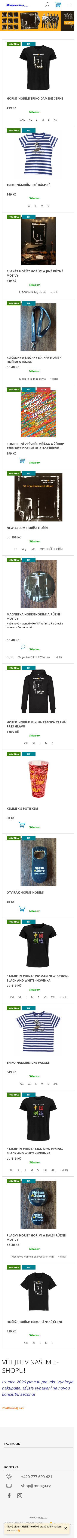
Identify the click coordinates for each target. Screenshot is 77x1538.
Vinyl (24, 549)
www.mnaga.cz (13, 1407)
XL (30, 119)
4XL (54, 1170)
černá (10, 657)
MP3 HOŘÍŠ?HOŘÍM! (51, 549)
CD (15, 549)
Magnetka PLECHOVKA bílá (34, 657)
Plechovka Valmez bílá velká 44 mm (33, 1256)
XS (55, 119)
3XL (53, 997)
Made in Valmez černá (32, 378)
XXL (22, 119)
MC (33, 549)
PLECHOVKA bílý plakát (32, 292)
